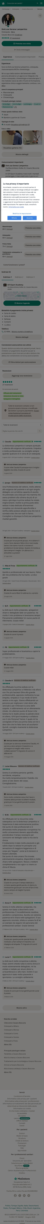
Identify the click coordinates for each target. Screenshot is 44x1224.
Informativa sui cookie (16, 207)
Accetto (30, 218)
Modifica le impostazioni (22, 214)
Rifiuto (14, 218)
